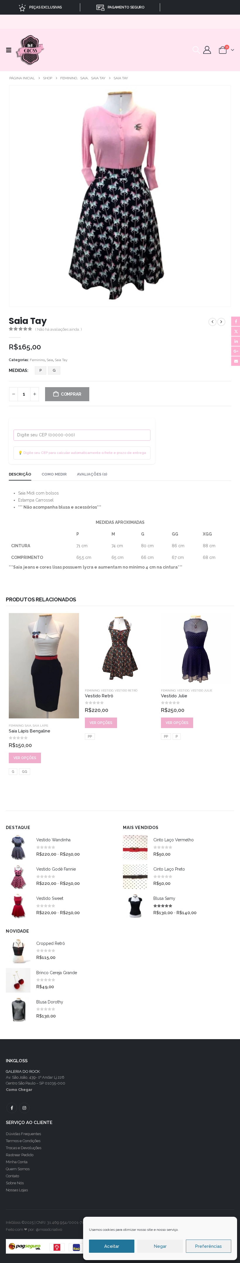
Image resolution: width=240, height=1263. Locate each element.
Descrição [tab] (20, 474)
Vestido (107, 690)
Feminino (37, 360)
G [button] (54, 370)
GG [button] (24, 772)
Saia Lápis (40, 725)
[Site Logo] (30, 50)
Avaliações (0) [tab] (92, 474)
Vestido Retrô (126, 690)
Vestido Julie (201, 690)
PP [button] (90, 737)
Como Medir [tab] (54, 474)
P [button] (41, 370)
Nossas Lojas (17, 1190)
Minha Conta (17, 1162)
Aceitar (111, 1246)
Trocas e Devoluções (23, 1148)
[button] (10, 50)
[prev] (212, 322)
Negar (160, 1246)
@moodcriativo (49, 1229)
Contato (12, 1176)
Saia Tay (61, 360)
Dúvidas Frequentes (23, 1134)
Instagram (24, 1108)
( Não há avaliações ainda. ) (58, 329)
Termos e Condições (23, 1141)
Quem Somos (18, 1169)
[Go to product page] (44, 665)
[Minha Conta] (207, 50)
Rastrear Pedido (19, 1155)
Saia (50, 360)
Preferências (208, 1246)
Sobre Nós (15, 1183)
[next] (221, 322)
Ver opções (24, 758)
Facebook (11, 1108)
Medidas (18, 370)
